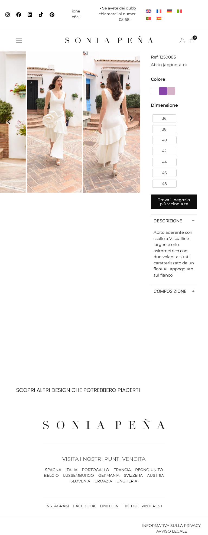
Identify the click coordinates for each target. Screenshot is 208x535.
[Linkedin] (30, 15)
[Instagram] (7, 15)
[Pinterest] (52, 15)
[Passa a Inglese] (149, 11)
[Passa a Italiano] (179, 11)
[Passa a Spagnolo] (159, 18)
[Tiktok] (41, 15)
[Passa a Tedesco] (169, 11)
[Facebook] (19, 15)
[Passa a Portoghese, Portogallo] (149, 18)
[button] (19, 40)
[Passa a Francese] (159, 11)
